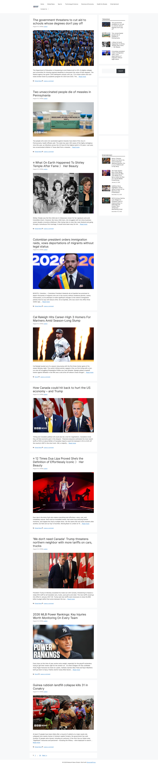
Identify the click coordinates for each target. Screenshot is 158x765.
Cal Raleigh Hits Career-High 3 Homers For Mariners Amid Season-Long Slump (62, 318)
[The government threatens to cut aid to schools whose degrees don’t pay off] (106, 23)
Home (42, 4)
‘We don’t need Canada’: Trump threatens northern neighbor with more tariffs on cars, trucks (62, 542)
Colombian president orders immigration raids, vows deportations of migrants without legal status (63, 243)
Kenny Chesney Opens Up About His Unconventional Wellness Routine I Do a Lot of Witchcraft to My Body (118, 162)
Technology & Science (71, 4)
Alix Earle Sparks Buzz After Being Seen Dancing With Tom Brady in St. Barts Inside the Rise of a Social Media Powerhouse (118, 175)
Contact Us (44, 9)
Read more (82, 76)
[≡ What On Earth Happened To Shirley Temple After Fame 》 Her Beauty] (106, 42)
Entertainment (114, 4)
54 (40, 755)
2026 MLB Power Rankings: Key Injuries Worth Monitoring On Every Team (59, 616)
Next (44, 755)
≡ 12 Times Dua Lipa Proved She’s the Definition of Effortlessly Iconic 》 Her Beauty (58, 462)
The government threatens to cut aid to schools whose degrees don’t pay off (59, 21)
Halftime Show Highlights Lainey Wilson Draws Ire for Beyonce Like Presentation (118, 189)
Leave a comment (49, 81)
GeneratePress (91, 762)
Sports (60, 4)
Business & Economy (87, 4)
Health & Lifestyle (102, 4)
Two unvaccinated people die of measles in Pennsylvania (117, 35)
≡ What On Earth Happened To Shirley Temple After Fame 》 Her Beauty (58, 164)
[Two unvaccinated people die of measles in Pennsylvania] (106, 33)
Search (120, 71)
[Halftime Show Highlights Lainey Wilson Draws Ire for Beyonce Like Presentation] (106, 186)
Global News (51, 4)
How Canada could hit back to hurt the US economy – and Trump (61, 389)
